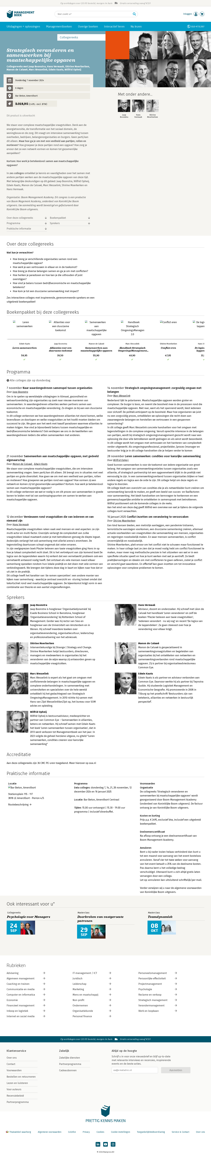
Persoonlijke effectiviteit (152, 978)
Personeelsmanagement (152, 973)
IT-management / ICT (85, 973)
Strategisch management (152, 1000)
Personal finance (82, 1016)
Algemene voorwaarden (49, 1132)
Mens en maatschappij (85, 994)
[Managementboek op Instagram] (113, 1144)
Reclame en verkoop (149, 994)
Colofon (72, 1132)
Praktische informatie (19, 228)
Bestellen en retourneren (21, 1076)
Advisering (13, 973)
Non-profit (78, 1000)
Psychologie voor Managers (28, 917)
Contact (11, 1064)
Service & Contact (180, 1132)
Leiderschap (79, 983)
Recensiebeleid (15, 1095)
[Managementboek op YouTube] (105, 1144)
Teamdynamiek (160, 917)
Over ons (12, 1057)
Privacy (86, 1132)
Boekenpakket (58, 217)
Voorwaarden (14, 1070)
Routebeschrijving (18, 804)
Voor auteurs (14, 1089)
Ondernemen (80, 1005)
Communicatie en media (21, 989)
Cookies (100, 1132)
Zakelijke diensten (69, 1057)
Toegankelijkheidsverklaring (151, 1132)
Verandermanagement (151, 1005)
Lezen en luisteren (17, 1083)
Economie (12, 1000)
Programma (13, 223)
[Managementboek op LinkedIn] (98, 1144)
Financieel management (20, 1005)
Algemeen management (20, 978)
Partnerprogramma (18, 1102)
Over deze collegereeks (20, 217)
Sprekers (55, 223)
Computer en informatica (21, 994)
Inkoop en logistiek (17, 1010)
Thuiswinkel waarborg (20, 1132)
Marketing (78, 989)
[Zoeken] (134, 14)
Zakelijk (64, 1051)
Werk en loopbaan (148, 1010)
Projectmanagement (150, 983)
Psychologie (145, 989)
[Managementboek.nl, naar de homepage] (20, 17)
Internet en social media (21, 1016)
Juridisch (77, 978)
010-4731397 (197, 26)
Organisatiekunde (83, 1010)
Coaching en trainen (18, 983)
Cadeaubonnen (68, 1070)
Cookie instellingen (120, 1132)
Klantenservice (16, 1051)
